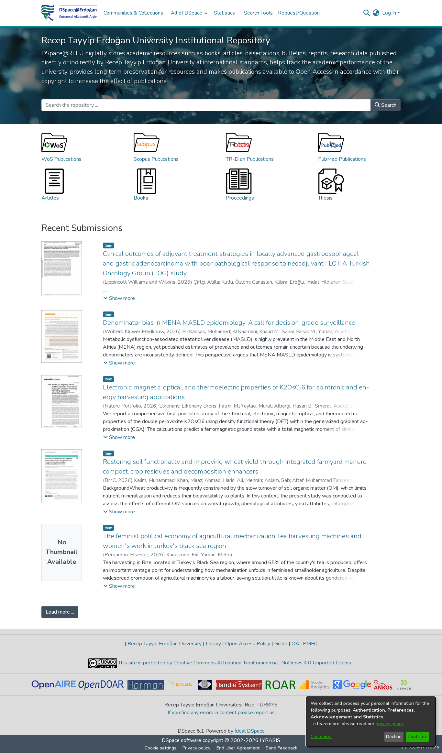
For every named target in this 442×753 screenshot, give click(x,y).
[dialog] (371, 722)
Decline (394, 737)
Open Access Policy (247, 643)
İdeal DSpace (250, 731)
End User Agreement (238, 748)
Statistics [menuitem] (224, 12)
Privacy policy (196, 748)
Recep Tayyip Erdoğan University (164, 643)
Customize (321, 737)
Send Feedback (281, 748)
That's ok (417, 737)
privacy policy (389, 724)
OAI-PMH (303, 643)
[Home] (69, 13)
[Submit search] (367, 13)
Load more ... (60, 612)
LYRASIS (270, 740)
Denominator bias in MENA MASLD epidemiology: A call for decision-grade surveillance (229, 322)
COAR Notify (423, 746)
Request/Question (299, 12)
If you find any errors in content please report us (221, 712)
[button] (119, 298)
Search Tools (258, 12)
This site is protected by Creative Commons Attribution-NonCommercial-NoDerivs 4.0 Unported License (235, 662)
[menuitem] (188, 13)
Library (213, 643)
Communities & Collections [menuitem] (133, 12)
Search (388, 105)
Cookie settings (160, 748)
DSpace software (181, 740)
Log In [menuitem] (389, 12)
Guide (281, 643)
